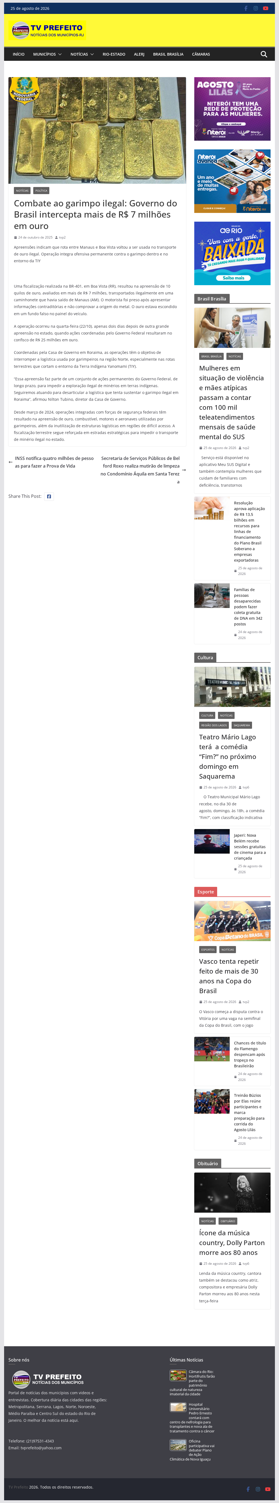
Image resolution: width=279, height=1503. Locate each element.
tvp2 (62, 237)
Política (41, 190)
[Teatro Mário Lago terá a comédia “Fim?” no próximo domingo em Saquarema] (232, 687)
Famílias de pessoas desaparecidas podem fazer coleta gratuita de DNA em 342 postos (248, 606)
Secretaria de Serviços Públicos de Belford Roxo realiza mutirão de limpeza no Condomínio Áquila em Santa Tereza (140, 470)
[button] (59, 54)
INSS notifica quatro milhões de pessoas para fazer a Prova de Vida (54, 462)
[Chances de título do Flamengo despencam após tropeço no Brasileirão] (212, 1061)
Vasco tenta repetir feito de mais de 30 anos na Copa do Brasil (229, 976)
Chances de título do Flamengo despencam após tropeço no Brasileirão (250, 1054)
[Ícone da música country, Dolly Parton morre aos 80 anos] (232, 1193)
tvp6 (246, 787)
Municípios (44, 54)
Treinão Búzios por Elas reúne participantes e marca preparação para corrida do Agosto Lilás (249, 1112)
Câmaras (201, 54)
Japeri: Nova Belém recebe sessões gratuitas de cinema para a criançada (250, 847)
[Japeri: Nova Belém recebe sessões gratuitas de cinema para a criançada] (212, 853)
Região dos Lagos (214, 725)
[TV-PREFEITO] (47, 1373)
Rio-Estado (114, 54)
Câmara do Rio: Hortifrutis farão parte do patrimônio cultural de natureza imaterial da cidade (192, 1382)
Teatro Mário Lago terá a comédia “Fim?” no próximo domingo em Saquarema (227, 756)
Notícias (79, 54)
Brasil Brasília (168, 54)
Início (19, 54)
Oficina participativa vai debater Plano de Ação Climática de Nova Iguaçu (192, 1450)
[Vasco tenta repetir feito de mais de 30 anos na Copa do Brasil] (232, 921)
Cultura (207, 715)
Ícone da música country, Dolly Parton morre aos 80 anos (232, 1242)
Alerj (139, 54)
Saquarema (242, 725)
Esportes (207, 949)
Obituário (228, 1221)
